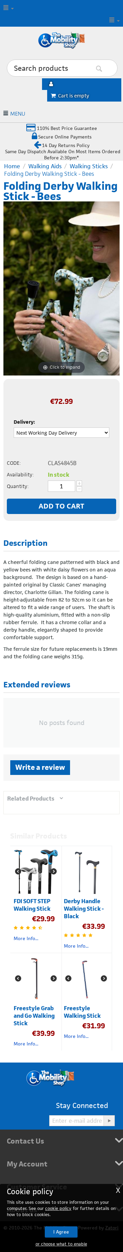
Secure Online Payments (65, 137)
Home (12, 166)
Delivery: (24, 422)
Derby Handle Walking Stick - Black (84, 908)
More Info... (26, 938)
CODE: (14, 463)
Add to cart (61, 506)
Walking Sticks (89, 166)
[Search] (109, 68)
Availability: (20, 474)
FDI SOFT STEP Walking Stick (32, 904)
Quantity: (18, 486)
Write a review (40, 767)
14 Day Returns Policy (66, 145)
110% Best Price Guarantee (66, 128)
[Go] (109, 1121)
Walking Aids (45, 166)
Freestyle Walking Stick (82, 1011)
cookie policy (58, 1208)
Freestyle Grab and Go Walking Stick (34, 1015)
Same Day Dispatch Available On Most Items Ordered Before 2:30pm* (62, 154)
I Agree (61, 1232)
